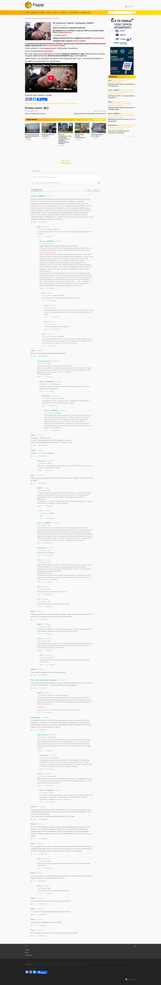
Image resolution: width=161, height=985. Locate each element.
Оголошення (74, 12)
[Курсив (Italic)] (35, 183)
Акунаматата (52, 737)
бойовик (44, 103)
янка (49, 490)
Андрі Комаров (54, 758)
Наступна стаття (99, 111)
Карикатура (85, 12)
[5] (97, 119)
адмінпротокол (36, 103)
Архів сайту (130, 6)
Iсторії (41, 12)
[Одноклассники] (47, 108)
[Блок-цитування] (48, 183)
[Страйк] (40, 183)
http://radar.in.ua (28, 964)
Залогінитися (35, 171)
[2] (93, 119)
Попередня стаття (32, 111)
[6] (98, 119)
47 (61, 25)
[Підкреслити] (37, 183)
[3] (94, 119)
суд (77, 103)
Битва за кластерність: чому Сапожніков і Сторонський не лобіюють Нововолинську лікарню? (64, 139)
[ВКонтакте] (45, 108)
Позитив (63, 12)
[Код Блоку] (50, 183)
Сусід (49, 463)
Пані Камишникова (55, 384)
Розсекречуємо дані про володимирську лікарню (32, 136)
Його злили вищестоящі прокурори (58, 695)
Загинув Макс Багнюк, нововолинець (80, 136)
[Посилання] (53, 183)
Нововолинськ (51, 103)
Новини (33, 12)
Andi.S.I (52, 657)
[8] (101, 119)
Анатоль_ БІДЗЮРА (53, 229)
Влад (51, 243)
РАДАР (52, 513)
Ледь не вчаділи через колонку (35, 113)
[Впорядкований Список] (43, 183)
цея (56, 307)
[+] (58, 183)
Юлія (49, 626)
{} (55, 183)
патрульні (58, 103)
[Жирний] (32, 183)
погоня (67, 103)
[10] (104, 119)
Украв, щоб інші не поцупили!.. (48, 135)
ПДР (63, 103)
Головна (29, 18)
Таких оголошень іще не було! (97, 135)
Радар (38, 5)
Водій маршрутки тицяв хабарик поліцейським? (90, 113)
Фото (56, 12)
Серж (49, 363)
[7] (100, 119)
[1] (91, 119)
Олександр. (58, 413)
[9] (102, 119)
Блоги (49, 12)
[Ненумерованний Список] (45, 183)
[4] (95, 119)
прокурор (72, 103)
